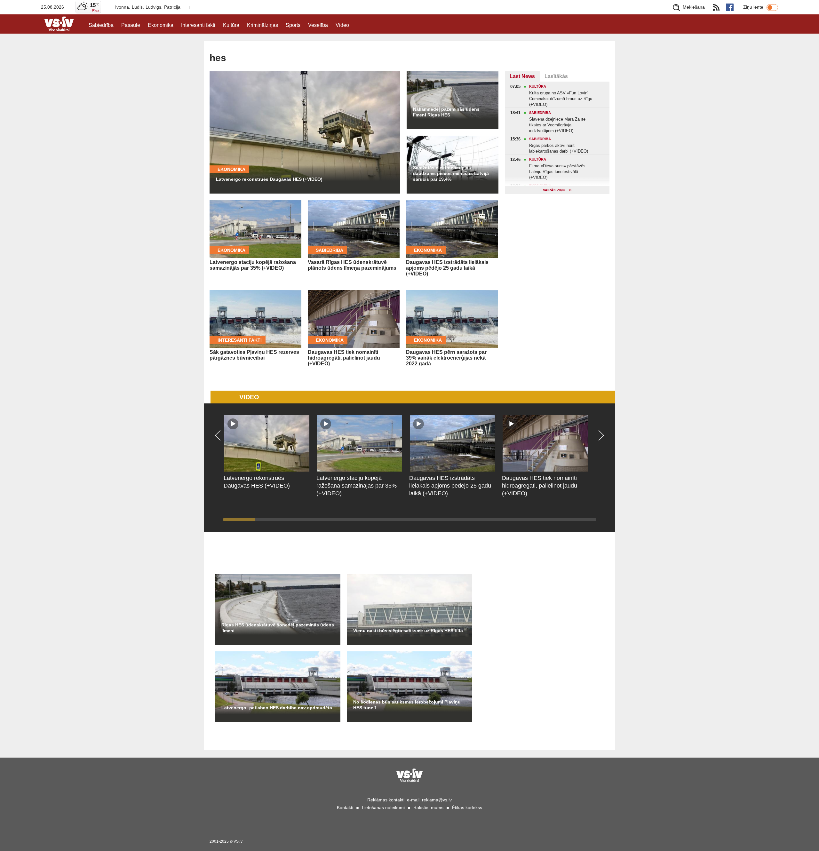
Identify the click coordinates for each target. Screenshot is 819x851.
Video (342, 25)
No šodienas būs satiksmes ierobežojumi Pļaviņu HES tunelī (407, 704)
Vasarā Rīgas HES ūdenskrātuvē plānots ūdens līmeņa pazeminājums (352, 265)
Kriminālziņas (262, 25)
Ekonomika (160, 25)
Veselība (318, 25)
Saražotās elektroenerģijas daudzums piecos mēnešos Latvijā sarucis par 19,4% (451, 173)
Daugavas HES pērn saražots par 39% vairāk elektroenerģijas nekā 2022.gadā (446, 357)
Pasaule (130, 25)
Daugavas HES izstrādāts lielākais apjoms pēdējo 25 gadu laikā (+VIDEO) (447, 267)
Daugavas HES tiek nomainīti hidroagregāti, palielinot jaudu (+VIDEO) (344, 357)
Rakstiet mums (428, 807)
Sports (293, 25)
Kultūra (231, 25)
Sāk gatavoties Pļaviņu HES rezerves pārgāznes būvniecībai (254, 355)
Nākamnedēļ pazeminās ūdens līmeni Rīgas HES (446, 112)
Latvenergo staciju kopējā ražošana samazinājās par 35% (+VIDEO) (253, 265)
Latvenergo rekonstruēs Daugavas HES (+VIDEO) (269, 179)
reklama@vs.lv (437, 799)
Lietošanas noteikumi (383, 807)
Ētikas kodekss (467, 807)
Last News (522, 76)
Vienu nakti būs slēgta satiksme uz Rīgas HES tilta (408, 630)
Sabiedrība (101, 25)
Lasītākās (556, 76)
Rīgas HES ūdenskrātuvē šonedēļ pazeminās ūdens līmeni (277, 627)
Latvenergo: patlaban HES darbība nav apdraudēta (276, 707)
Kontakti (345, 807)
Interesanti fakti (198, 25)
